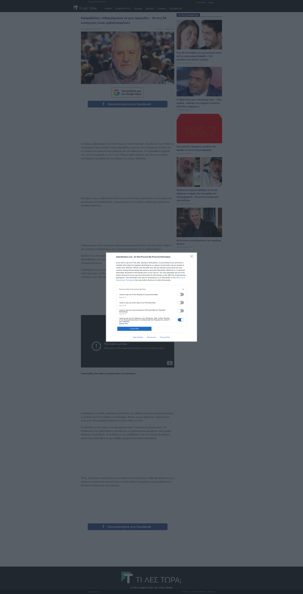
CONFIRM (134, 329)
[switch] (181, 294)
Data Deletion (138, 337)
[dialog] (151, 297)
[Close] (192, 257)
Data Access (151, 337)
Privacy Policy (165, 337)
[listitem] (151, 289)
